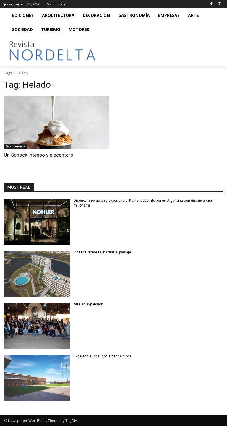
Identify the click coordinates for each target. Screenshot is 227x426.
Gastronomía (15, 146)
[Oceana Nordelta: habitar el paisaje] (37, 274)
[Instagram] (219, 4)
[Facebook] (211, 4)
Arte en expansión (88, 304)
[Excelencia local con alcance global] (37, 378)
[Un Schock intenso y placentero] (56, 122)
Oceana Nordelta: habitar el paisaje (102, 252)
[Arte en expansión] (37, 326)
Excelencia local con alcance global (103, 356)
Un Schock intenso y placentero (38, 155)
